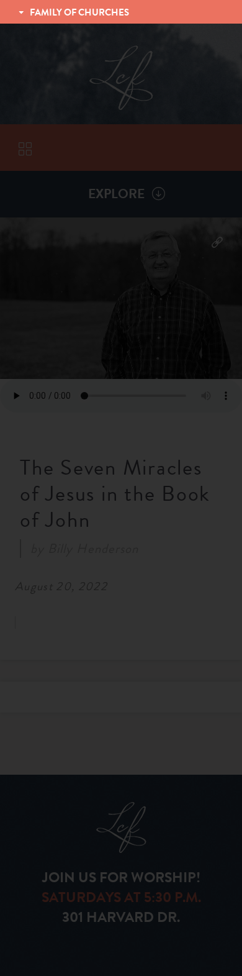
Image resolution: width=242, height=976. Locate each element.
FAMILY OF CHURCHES (79, 12)
